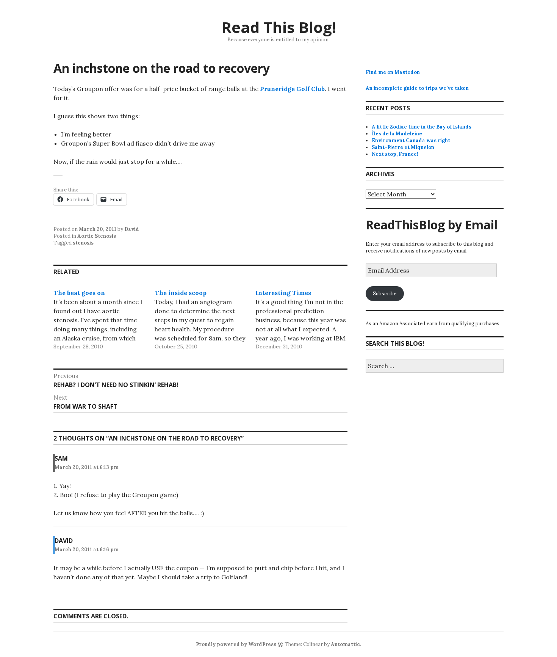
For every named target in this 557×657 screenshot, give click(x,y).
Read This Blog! (278, 27)
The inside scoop (181, 292)
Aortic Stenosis (96, 236)
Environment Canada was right (411, 140)
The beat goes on (79, 292)
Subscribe (384, 293)
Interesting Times (283, 292)
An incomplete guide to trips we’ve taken (417, 88)
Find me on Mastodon (393, 72)
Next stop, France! (395, 154)
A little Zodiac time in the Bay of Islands (421, 127)
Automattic (345, 644)
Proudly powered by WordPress (236, 644)
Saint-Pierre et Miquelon (403, 147)
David (131, 229)
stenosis (83, 243)
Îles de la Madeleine (397, 133)
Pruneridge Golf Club (292, 89)
